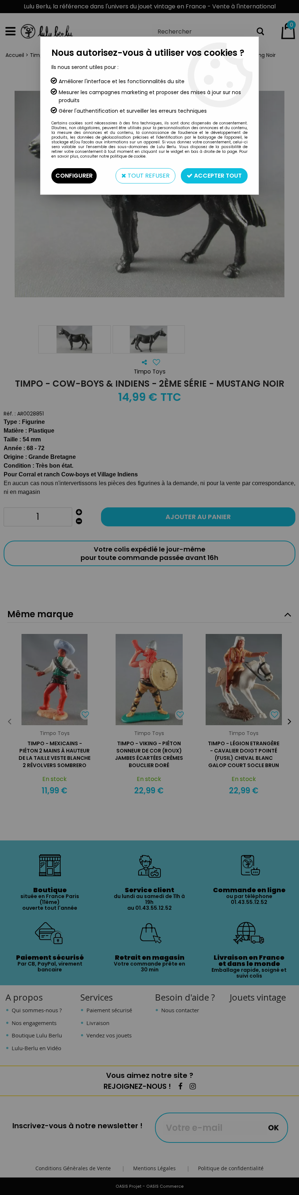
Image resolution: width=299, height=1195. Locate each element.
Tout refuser (148, 175)
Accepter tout (217, 175)
